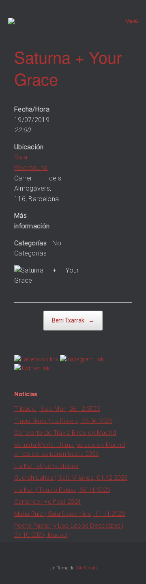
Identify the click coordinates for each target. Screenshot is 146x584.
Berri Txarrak (73, 320)
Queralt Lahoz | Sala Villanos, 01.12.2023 (70, 477)
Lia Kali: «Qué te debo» (46, 466)
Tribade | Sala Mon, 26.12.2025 (57, 408)
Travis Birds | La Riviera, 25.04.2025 (63, 421)
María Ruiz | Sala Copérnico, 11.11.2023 (69, 513)
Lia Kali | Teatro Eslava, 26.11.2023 (62, 490)
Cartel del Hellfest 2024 (47, 501)
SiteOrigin (86, 568)
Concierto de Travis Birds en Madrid (65, 432)
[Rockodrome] (11, 21)
